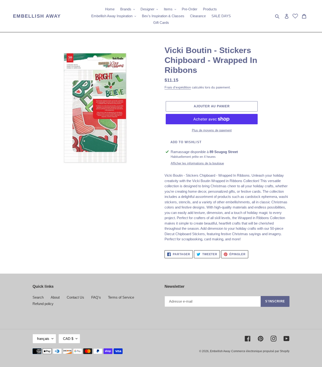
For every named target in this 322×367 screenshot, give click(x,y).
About (55, 297)
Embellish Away (37, 16)
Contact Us (75, 297)
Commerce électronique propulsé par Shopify (260, 351)
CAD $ (68, 339)
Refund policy (43, 304)
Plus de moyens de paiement (212, 130)
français (43, 339)
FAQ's (96, 297)
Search (38, 297)
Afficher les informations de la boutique (197, 163)
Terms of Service (121, 297)
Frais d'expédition (178, 87)
